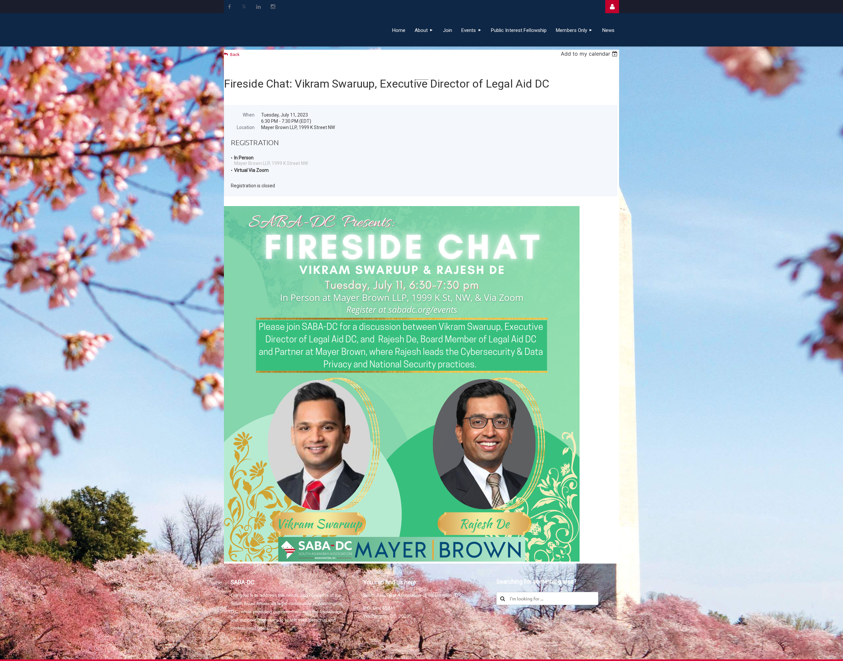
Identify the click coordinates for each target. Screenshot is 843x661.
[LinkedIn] (258, 6)
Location (246, 127)
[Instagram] (273, 6)
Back (234, 54)
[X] (244, 6)
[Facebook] (229, 6)
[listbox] (590, 54)
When (249, 115)
